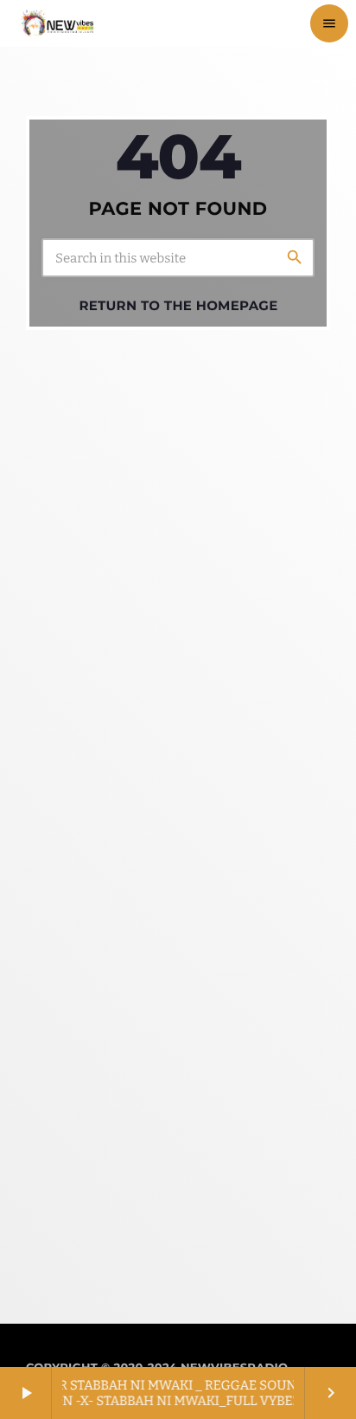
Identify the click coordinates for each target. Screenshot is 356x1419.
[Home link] (57, 23)
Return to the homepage (178, 305)
